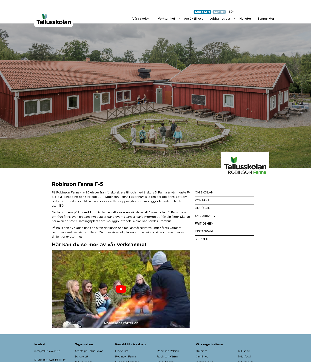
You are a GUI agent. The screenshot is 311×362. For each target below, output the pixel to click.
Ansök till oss (193, 18)
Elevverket (121, 351)
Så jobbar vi (205, 216)
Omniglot (202, 356)
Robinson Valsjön (168, 351)
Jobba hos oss (220, 18)
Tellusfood (244, 356)
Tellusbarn (244, 351)
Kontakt (219, 12)
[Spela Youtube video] (121, 289)
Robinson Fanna (125, 356)
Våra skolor (140, 18)
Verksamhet (166, 18)
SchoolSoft (202, 12)
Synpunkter (266, 18)
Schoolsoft (81, 356)
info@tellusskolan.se (47, 351)
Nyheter (245, 18)
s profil (202, 239)
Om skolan (204, 192)
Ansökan (202, 208)
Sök (231, 11)
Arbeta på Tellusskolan (89, 351)
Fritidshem (204, 223)
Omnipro (201, 351)
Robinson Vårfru (167, 356)
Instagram (204, 231)
